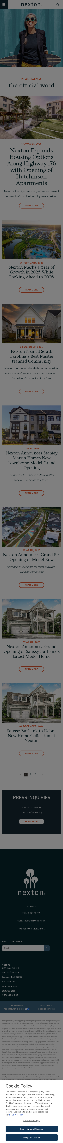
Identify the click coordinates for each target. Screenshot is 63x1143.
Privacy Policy (16, 1115)
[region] (31, 1111)
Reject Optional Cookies (31, 1129)
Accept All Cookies (31, 1137)
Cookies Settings (31, 1120)
